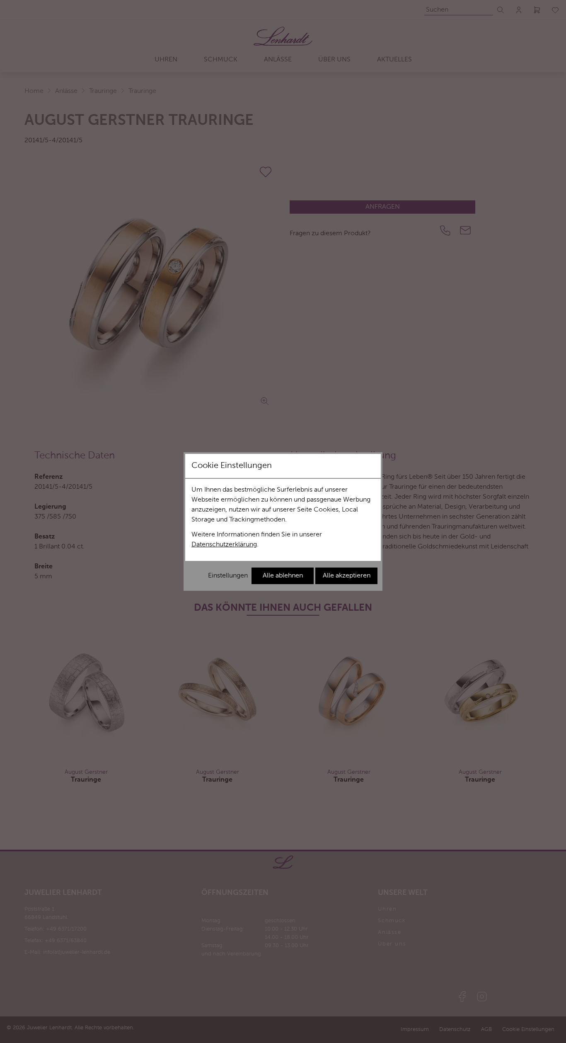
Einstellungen (228, 576)
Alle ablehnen (283, 576)
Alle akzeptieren (346, 576)
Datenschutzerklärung (224, 544)
